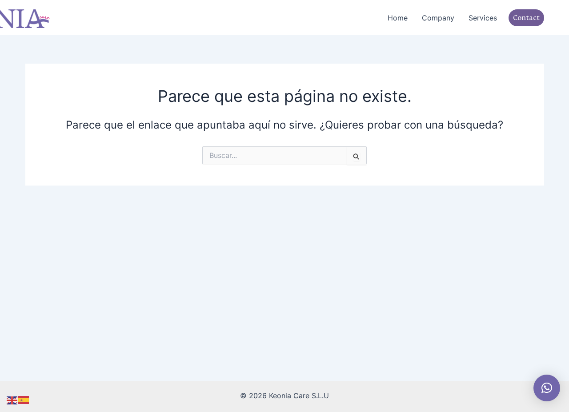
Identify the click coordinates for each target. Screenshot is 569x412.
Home (398, 17)
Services (483, 17)
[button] (520, 17)
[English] (12, 399)
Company (438, 17)
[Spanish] (24, 399)
